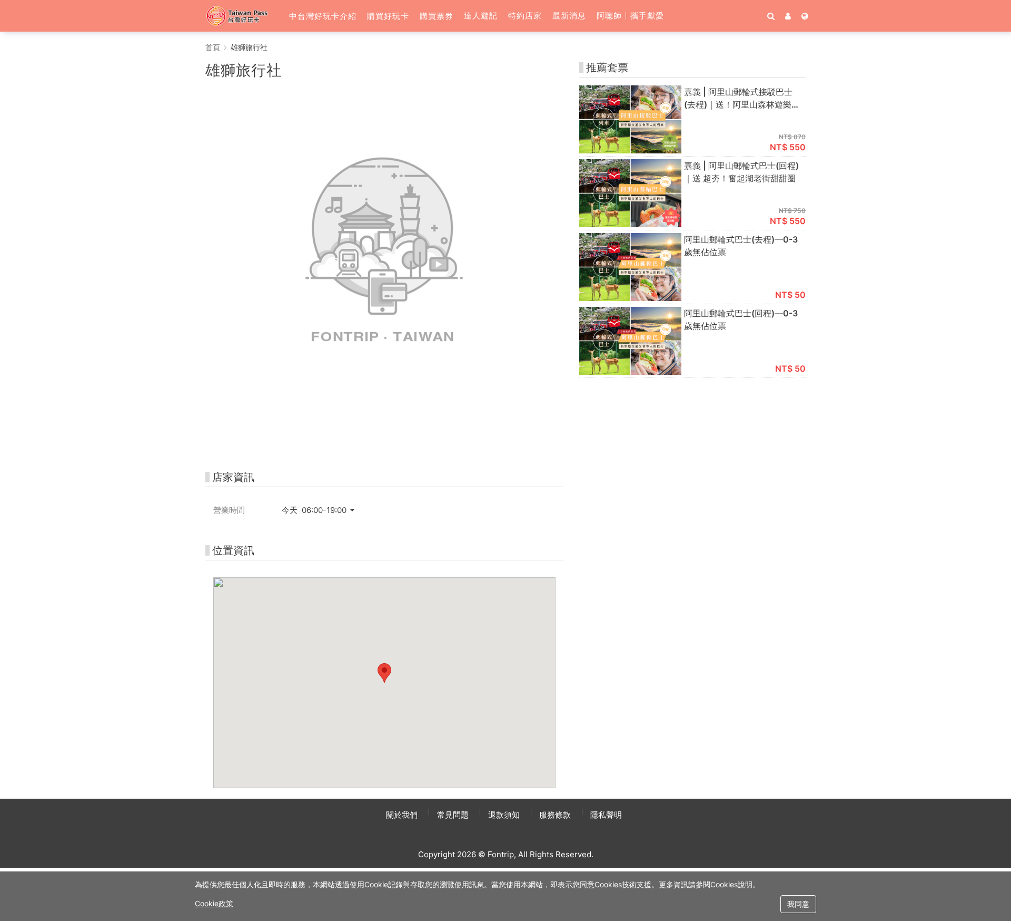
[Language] (805, 16)
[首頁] (242, 16)
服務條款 (555, 815)
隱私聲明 (606, 815)
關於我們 (402, 815)
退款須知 (504, 815)
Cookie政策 (214, 903)
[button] (323, 16)
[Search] (771, 16)
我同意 (798, 903)
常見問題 (453, 815)
